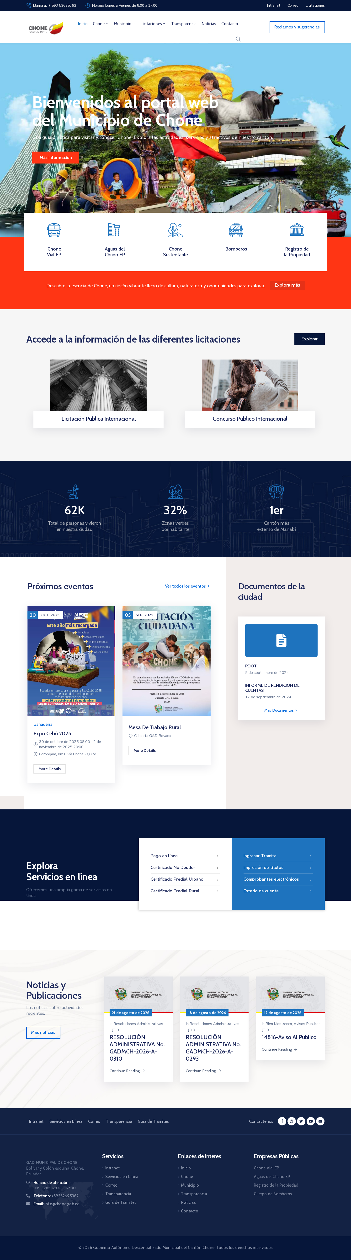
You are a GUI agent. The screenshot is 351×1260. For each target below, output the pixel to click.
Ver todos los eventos (186, 586)
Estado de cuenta (261, 891)
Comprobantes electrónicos (271, 879)
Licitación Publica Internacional (98, 418)
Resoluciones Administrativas (138, 1023)
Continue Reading (125, 1071)
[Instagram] (291, 1121)
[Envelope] (320, 1121)
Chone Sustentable (175, 251)
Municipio (122, 23)
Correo (94, 1121)
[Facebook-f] (282, 1121)
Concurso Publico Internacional (250, 418)
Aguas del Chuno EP (115, 251)
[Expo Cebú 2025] (71, 660)
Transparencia (184, 23)
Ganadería (42, 724)
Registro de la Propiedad (297, 251)
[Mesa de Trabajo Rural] (166, 660)
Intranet (36, 1121)
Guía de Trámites (153, 1121)
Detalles (97, 426)
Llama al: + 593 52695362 (54, 5)
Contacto (229, 23)
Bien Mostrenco (279, 1023)
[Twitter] (301, 1121)
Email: (56, 1203)
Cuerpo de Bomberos (273, 1193)
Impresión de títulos (263, 867)
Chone (99, 23)
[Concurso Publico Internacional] (250, 389)
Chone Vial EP (54, 251)
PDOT (251, 666)
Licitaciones (151, 23)
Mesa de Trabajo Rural (154, 727)
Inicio (83, 23)
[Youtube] (311, 1121)
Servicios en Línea (66, 1121)
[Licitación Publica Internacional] (98, 389)
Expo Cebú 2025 (52, 733)
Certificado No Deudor (173, 867)
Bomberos (236, 249)
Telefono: (56, 1196)
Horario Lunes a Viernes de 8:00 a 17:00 (124, 5)
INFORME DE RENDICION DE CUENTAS (272, 688)
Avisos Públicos (307, 1023)
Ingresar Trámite (260, 856)
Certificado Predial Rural (175, 891)
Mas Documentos (279, 710)
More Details (50, 769)
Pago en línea (164, 856)
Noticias (209, 23)
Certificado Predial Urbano (177, 879)
